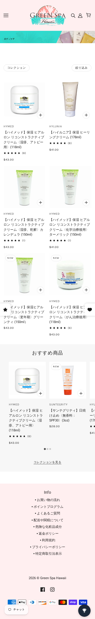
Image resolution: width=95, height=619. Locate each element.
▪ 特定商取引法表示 (47, 554)
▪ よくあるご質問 (47, 513)
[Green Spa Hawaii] (47, 15)
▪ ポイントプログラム (47, 507)
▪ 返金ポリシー (48, 534)
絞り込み (81, 67)
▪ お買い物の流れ (47, 500)
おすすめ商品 (47, 353)
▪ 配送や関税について (47, 520)
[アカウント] (79, 15)
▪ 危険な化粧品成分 (47, 527)
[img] (73, 15)
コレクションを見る (47, 462)
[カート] (89, 15)
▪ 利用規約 (47, 540)
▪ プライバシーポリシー (47, 547)
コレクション (16, 67)
